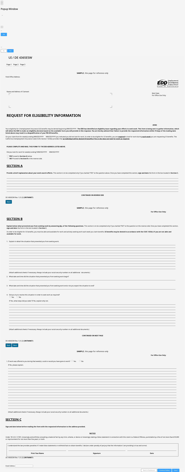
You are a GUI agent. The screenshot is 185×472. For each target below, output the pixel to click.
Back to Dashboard (149, 470)
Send (175, 470)
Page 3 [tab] (22, 64)
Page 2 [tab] (15, 64)
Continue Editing (164, 470)
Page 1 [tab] (9, 64)
